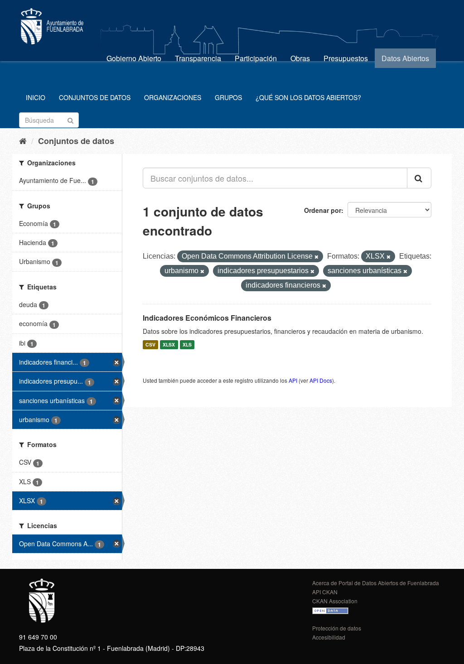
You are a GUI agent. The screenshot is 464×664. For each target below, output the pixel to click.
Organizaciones (172, 97)
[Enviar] (70, 119)
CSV (150, 344)
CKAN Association (335, 601)
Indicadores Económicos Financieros (207, 318)
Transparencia (198, 58)
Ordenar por (322, 210)
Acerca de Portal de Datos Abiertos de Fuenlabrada (375, 583)
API (293, 380)
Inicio (35, 97)
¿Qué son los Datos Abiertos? (308, 97)
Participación (256, 58)
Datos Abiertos (405, 58)
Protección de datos (336, 628)
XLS (187, 344)
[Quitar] (316, 257)
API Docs (320, 380)
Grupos (228, 97)
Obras (300, 58)
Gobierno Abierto (133, 58)
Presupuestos (346, 58)
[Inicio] (23, 140)
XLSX (169, 344)
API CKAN (325, 592)
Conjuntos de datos (94, 97)
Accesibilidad (328, 637)
